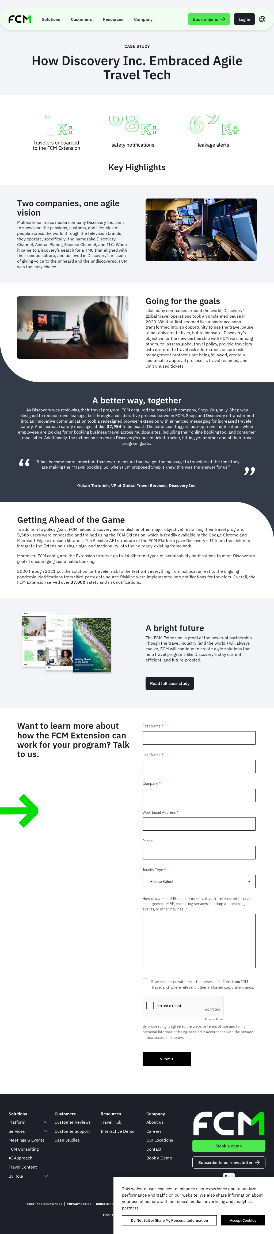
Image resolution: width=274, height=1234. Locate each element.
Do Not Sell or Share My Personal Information (169, 1220)
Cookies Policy (108, 1204)
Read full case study (169, 683)
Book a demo (229, 1146)
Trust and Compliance (44, 1204)
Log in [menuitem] (244, 19)
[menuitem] (51, 19)
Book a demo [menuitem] (205, 19)
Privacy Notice (79, 1204)
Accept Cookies (243, 1220)
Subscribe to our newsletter (225, 1162)
